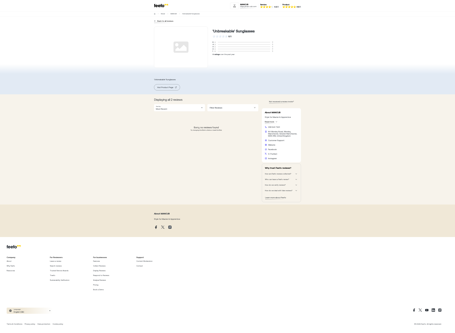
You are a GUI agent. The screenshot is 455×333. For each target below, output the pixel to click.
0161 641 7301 (274, 127)
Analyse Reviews (99, 280)
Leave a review (55, 261)
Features (96, 261)
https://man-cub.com (248, 6)
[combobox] (179, 107)
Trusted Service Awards (59, 271)
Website (271, 145)
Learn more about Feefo (275, 197)
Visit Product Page (165, 87)
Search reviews (56, 266)
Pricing (95, 285)
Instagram (272, 158)
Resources (11, 271)
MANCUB (174, 14)
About (9, 261)
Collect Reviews (99, 266)
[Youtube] (426, 310)
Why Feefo (11, 266)
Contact (139, 266)
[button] (179, 107)
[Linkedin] (433, 310)
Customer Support (276, 140)
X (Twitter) (272, 154)
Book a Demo (98, 290)
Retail (163, 14)
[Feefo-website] (161, 6)
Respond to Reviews (101, 275)
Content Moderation (144, 261)
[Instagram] (439, 310)
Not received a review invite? (281, 101)
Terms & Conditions (14, 324)
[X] (420, 310)
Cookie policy (58, 324)
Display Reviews (99, 271)
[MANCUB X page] (162, 227)
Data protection (44, 324)
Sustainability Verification (59, 280)
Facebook (272, 149)
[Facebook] (413, 310)
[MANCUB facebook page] (155, 227)
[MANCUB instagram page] (170, 227)
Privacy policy (30, 324)
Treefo (52, 275)
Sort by (158, 106)
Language (17, 309)
